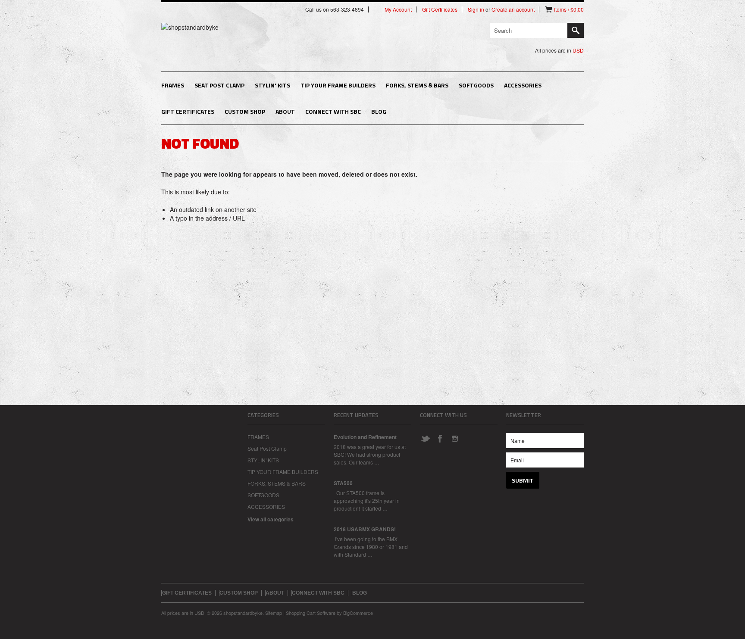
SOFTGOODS (476, 85)
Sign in (476, 9)
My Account (398, 9)
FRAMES (172, 85)
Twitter (425, 438)
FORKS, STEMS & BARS (417, 85)
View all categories (270, 519)
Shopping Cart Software (310, 612)
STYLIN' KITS (272, 85)
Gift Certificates (439, 9)
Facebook (440, 438)
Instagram (454, 438)
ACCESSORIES (523, 85)
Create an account (513, 9)
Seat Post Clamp (219, 85)
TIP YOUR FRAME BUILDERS (338, 85)
